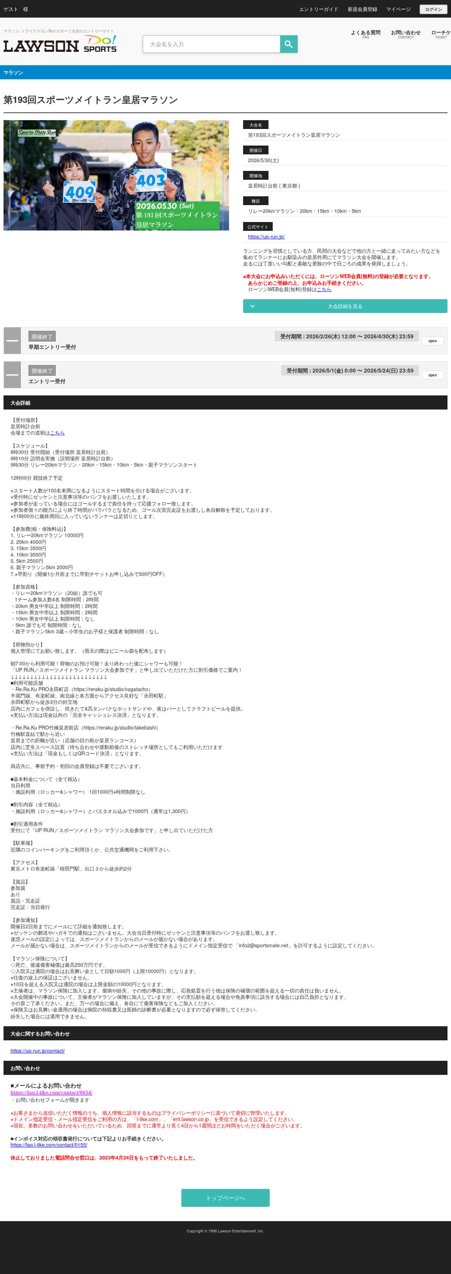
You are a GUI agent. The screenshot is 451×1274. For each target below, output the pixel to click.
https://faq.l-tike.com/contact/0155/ (49, 1144)
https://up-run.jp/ (266, 236)
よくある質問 (366, 33)
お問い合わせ (406, 33)
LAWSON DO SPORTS (60, 43)
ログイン (433, 9)
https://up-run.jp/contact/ (38, 1050)
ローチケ (441, 33)
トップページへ (225, 1198)
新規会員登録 (362, 8)
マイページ (398, 8)
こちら (324, 289)
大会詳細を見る (345, 305)
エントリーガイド (319, 8)
